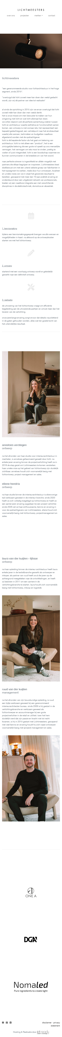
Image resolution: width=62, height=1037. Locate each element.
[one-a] (31, 892)
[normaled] (31, 986)
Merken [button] (37, 15)
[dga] (31, 939)
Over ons (11, 15)
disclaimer (46, 1022)
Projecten (24, 15)
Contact (51, 15)
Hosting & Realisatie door (25, 1032)
